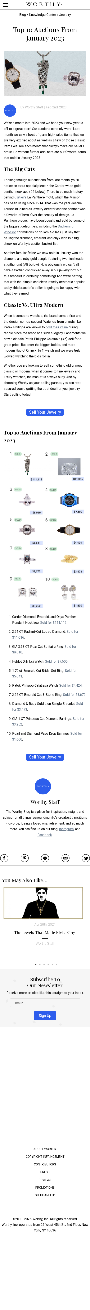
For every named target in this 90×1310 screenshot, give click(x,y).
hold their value (57, 327)
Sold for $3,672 (74, 695)
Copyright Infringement (45, 1156)
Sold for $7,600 (56, 661)
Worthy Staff (34, 107)
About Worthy (45, 1149)
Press (45, 1172)
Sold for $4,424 (70, 685)
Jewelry (65, 15)
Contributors (45, 1164)
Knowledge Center (42, 15)
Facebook (44, 835)
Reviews (45, 1180)
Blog (22, 15)
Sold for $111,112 (53, 623)
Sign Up (45, 1015)
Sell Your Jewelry (45, 412)
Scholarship (45, 1195)
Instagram (66, 829)
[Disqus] (45, 1088)
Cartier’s (20, 197)
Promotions (45, 1187)
